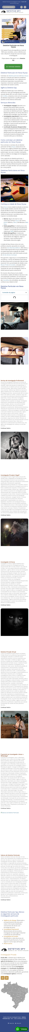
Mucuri (3, 265)
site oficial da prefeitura (13, 248)
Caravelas (12, 265)
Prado (7, 265)
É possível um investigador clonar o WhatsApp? (12, 755)
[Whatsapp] (21, 7)
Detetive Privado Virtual (8, 652)
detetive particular (14, 76)
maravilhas (6, 280)
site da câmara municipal (10, 255)
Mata (12, 231)
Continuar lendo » (6, 428)
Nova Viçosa (24, 76)
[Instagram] (25, 7)
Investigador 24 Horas (8, 562)
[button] (26, 292)
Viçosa (13, 147)
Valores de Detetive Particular (10, 855)
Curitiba (5, 96)
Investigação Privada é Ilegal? (10, 475)
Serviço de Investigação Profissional (12, 380)
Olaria (15, 222)
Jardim (5, 222)
